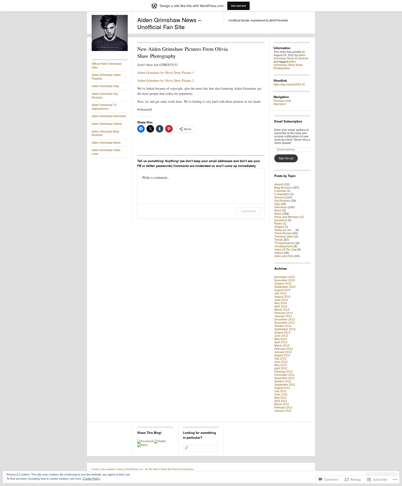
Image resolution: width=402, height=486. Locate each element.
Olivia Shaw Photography (288, 66)
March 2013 (281, 345)
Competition (282, 194)
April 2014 (280, 306)
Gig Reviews (282, 200)
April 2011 (280, 401)
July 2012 (280, 358)
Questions (280, 220)
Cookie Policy (91, 478)
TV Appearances (284, 243)
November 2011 (284, 378)
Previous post (282, 100)
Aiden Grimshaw (285, 63)
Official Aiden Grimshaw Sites (107, 65)
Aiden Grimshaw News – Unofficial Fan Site (169, 23)
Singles (279, 226)
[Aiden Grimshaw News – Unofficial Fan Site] (110, 50)
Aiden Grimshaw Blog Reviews (105, 133)
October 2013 (282, 326)
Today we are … (284, 230)
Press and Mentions (286, 217)
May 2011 (280, 397)
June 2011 (281, 394)
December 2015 (284, 277)
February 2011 (283, 407)
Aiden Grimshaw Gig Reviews (105, 95)
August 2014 (282, 296)
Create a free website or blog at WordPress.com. (118, 469)
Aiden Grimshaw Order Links (106, 152)
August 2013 (282, 332)
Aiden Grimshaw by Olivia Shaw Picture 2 (165, 80)
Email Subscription (288, 121)
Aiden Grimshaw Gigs (105, 86)
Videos (278, 253)
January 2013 (283, 352)
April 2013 (280, 342)
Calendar (280, 191)
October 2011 (282, 381)
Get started (238, 5)
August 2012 (282, 355)
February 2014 (283, 313)
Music (278, 210)
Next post (279, 104)
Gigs (277, 204)
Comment (248, 211)
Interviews (280, 207)
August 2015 (282, 290)
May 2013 (280, 339)
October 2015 (282, 283)
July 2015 (280, 293)
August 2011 (282, 388)
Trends (278, 239)
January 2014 (283, 316)
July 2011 (280, 391)
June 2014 (281, 300)
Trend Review (283, 233)
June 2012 (281, 362)
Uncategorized (283, 246)
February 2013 (283, 348)
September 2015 (284, 287)
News (277, 213)
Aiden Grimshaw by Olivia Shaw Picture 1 (165, 72)
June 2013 (281, 335)
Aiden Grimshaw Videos (107, 124)
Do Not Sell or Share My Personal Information (169, 469)
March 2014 (281, 309)
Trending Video (284, 236)
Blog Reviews (283, 187)
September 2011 (284, 384)
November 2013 (284, 322)
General (303, 58)
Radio (278, 223)
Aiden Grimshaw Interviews (109, 116)
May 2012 (280, 365)
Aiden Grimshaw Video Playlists (106, 76)
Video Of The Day (285, 249)
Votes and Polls (284, 256)
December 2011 (284, 375)
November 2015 (284, 280)
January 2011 (282, 410)
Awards (279, 184)
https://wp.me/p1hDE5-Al (289, 84)
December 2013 (284, 319)
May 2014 (280, 303)
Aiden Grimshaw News (106, 142)
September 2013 (284, 329)
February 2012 (283, 371)
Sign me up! (286, 158)
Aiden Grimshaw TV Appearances (104, 106)
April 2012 (280, 368)
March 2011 (281, 404)
